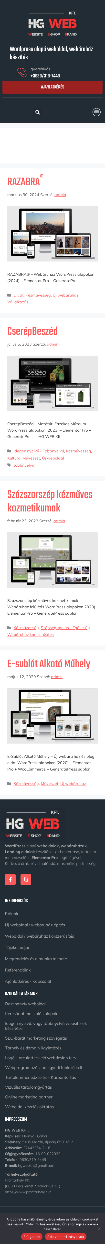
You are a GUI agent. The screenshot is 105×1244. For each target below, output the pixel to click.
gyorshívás (41, 68)
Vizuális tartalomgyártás (28, 1087)
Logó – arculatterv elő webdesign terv (40, 1057)
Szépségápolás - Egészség (65, 627)
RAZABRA (25, 182)
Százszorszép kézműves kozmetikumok (49, 501)
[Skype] (26, 879)
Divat (19, 295)
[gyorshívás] (22, 72)
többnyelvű (24, 465)
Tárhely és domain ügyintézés (33, 1047)
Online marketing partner (28, 1096)
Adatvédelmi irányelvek (65, 1237)
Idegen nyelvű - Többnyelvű (39, 450)
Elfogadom (31, 1237)
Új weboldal (53, 458)
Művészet (31, 458)
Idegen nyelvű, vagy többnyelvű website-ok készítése (46, 1026)
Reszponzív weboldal (25, 1003)
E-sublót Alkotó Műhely (48, 664)
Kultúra (14, 458)
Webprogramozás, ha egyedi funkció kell (43, 1067)
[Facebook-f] (10, 879)
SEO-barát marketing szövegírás (36, 1038)
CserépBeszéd (32, 332)
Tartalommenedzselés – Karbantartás (40, 1077)
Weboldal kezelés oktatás (29, 1106)
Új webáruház (65, 295)
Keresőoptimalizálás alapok (31, 1013)
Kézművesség (38, 295)
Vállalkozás (17, 301)
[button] (97, 112)
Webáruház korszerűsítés (30, 634)
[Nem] (98, 1228)
